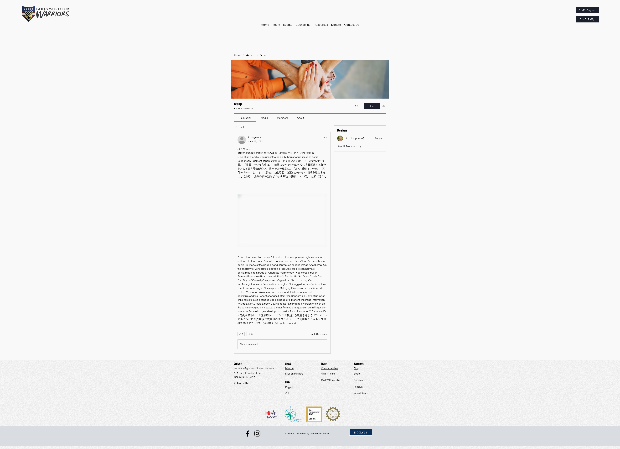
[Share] (325, 137)
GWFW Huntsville (330, 380)
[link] (245, 117)
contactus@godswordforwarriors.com (254, 368)
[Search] (357, 106)
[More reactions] (251, 334)
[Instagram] (257, 433)
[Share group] (384, 106)
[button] (321, 25)
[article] (282, 243)
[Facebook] (248, 433)
